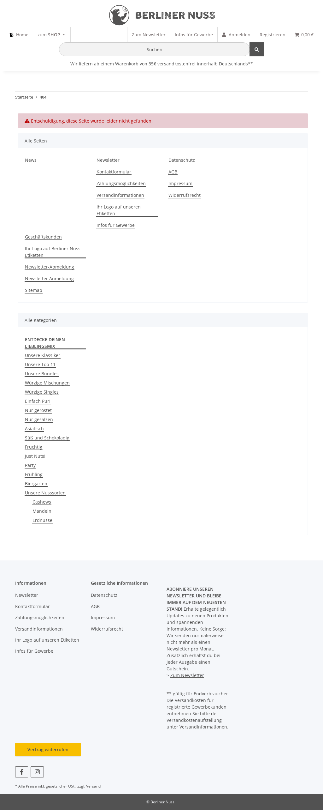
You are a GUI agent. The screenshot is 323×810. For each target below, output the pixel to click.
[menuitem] (19, 34)
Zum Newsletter (187, 675)
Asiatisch (34, 429)
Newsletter (108, 160)
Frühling (34, 474)
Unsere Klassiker (42, 355)
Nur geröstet (38, 410)
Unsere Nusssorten (45, 493)
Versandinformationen (120, 195)
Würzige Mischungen (47, 383)
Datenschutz (181, 160)
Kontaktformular (114, 172)
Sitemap (33, 290)
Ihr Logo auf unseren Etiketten (119, 210)
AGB (172, 172)
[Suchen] (257, 49)
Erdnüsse (42, 520)
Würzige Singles (42, 392)
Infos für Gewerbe (116, 225)
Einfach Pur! (37, 401)
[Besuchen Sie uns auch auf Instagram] (37, 771)
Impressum (180, 183)
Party (30, 465)
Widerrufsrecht (184, 195)
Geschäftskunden (43, 237)
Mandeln (41, 511)
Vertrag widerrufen (47, 750)
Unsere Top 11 (40, 364)
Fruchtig (33, 447)
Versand (93, 786)
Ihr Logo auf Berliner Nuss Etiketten (52, 251)
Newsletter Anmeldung (49, 278)
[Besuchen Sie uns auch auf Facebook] (21, 771)
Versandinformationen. (203, 727)
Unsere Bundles (42, 374)
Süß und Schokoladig (47, 438)
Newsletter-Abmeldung (49, 267)
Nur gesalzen (39, 419)
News (31, 160)
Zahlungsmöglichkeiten (121, 183)
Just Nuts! (35, 456)
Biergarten (36, 484)
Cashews (41, 502)
